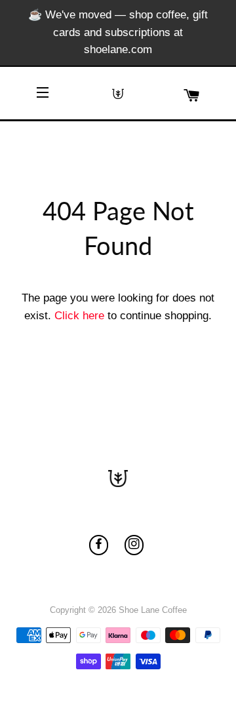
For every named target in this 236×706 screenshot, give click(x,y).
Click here (79, 315)
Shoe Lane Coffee (153, 610)
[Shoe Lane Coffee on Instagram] (134, 545)
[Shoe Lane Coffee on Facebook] (99, 545)
